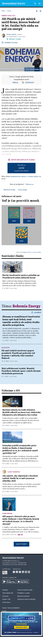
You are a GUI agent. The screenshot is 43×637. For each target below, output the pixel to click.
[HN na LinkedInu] (23, 572)
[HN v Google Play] (9, 582)
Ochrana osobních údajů (24, 590)
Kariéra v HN (6, 599)
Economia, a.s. (15, 561)
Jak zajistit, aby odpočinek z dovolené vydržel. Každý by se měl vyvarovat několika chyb (20, 478)
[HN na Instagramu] (20, 572)
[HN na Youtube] (29, 572)
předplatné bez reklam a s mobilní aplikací (25, 176)
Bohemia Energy (34, 69)
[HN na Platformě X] (14, 572)
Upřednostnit (29, 82)
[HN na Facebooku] (17, 572)
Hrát (14, 221)
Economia (5, 596)
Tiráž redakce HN (7, 593)
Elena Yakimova (14, 472)
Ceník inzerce (6, 602)
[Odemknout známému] (40, 11)
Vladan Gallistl (11, 34)
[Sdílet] (37, 11)
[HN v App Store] (23, 582)
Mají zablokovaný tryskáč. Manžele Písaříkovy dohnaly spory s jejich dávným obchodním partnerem (21, 371)
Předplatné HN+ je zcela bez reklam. (31, 252)
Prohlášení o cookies (23, 593)
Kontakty (5, 590)
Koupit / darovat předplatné (11, 608)
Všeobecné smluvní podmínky (26, 599)
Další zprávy (21, 544)
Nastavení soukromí (23, 596)
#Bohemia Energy (9, 190)
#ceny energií (22, 190)
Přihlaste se (29, 184)
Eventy (4, 611)
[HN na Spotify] (26, 572)
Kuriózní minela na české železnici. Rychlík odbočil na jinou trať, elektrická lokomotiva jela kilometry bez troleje (21, 412)
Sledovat (15, 82)
